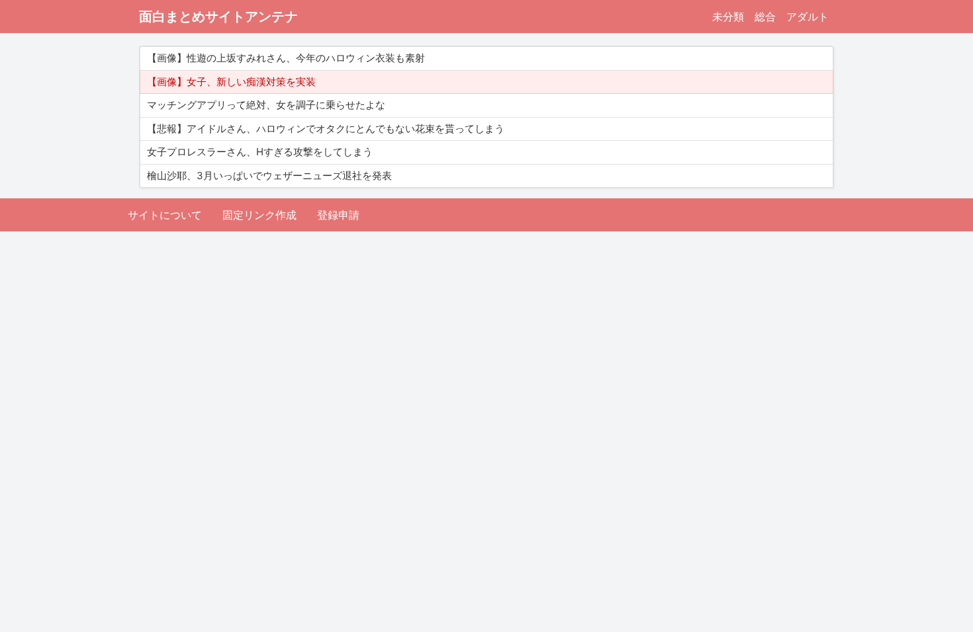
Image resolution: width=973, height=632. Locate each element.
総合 (765, 16)
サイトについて (165, 214)
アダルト (807, 16)
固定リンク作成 (259, 214)
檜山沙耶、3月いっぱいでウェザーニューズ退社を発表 (269, 175)
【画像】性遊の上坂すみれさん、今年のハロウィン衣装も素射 (286, 58)
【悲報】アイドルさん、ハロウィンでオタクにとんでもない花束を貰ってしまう (325, 128)
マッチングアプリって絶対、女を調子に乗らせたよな (266, 105)
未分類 (728, 16)
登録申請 (338, 214)
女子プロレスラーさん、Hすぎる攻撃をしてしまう (260, 151)
